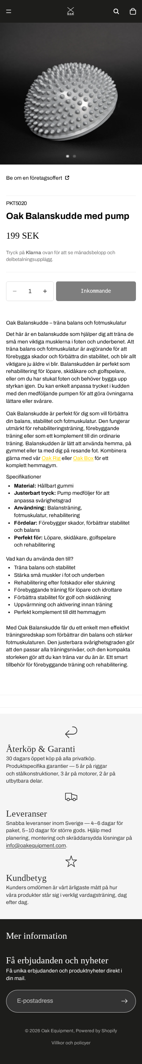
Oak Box (83, 458)
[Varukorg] (133, 11)
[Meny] (8, 11)
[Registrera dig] (125, 1001)
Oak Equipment (57, 1030)
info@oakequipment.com (36, 845)
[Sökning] (116, 11)
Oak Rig (51, 458)
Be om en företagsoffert (34, 178)
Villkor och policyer (71, 1042)
